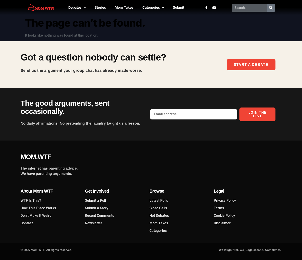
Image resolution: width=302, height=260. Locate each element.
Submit (178, 7)
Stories (100, 7)
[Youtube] (214, 7)
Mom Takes (124, 7)
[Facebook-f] (206, 7)
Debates (75, 7)
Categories (151, 7)
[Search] (271, 8)
